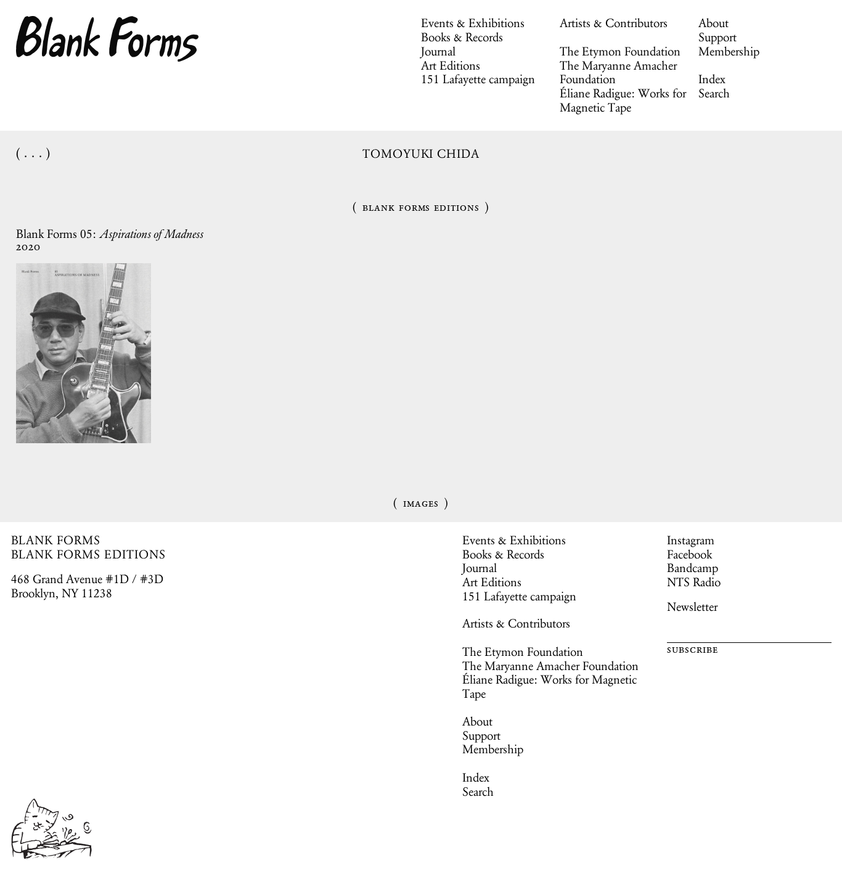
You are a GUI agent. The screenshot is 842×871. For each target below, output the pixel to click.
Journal (438, 51)
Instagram (690, 540)
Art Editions (450, 65)
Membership (728, 51)
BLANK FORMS (56, 540)
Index (712, 79)
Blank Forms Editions (421, 207)
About (713, 23)
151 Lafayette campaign (478, 79)
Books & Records (462, 37)
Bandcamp (692, 568)
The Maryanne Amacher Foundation (618, 72)
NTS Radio (694, 582)
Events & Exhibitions (473, 23)
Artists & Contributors (614, 23)
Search (714, 93)
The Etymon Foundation (620, 51)
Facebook (689, 554)
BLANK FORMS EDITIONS (88, 554)
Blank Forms (108, 39)
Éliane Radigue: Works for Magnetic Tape (623, 100)
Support (717, 37)
